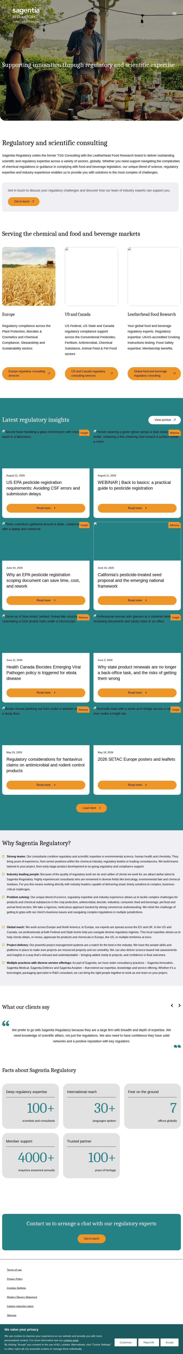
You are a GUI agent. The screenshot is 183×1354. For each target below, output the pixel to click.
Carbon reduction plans (20, 1306)
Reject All (149, 1342)
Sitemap (11, 1315)
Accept (169, 1342)
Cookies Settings (16, 1288)
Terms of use (14, 1269)
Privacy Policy (15, 1278)
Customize (126, 1342)
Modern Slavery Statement (22, 1297)
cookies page (70, 1340)
